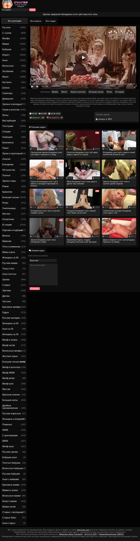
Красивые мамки (10, 485)
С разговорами (10, 435)
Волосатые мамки (11, 496)
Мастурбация (9, 120)
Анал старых (8, 523)
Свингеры (7, 93)
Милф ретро (8, 378)
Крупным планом (11, 394)
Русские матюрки (11, 318)
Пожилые (7, 424)
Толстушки (7, 126)
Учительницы (9, 208)
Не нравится (54, 118)
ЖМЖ (5, 430)
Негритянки (8, 219)
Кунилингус (8, 142)
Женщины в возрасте (13, 419)
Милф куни (7, 383)
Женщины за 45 (10, 334)
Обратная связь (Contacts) (71, 534)
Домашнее (7, 99)
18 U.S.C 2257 (90, 534)
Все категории (14, 21)
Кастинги (6, 82)
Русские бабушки (11, 474)
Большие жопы (10, 400)
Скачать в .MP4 (105, 119)
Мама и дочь (8, 252)
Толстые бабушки (11, 463)
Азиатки (6, 159)
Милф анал (8, 446)
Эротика (6, 290)
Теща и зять (8, 268)
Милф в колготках (11, 367)
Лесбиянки (7, 71)
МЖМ (5, 441)
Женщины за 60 (10, 257)
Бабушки (6, 49)
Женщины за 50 (10, 323)
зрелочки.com (83, 530)
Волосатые (8, 66)
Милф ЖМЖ (8, 373)
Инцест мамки (9, 501)
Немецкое (7, 137)
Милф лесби (8, 345)
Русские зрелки (10, 452)
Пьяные (6, 175)
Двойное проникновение (10, 406)
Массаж (6, 389)
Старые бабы (9, 517)
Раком (5, 186)
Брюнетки (7, 192)
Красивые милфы (11, 307)
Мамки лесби (9, 507)
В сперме (7, 225)
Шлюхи (6, 88)
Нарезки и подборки (12, 230)
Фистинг (6, 214)
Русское (6, 27)
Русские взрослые (11, 413)
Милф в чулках (9, 340)
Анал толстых (9, 274)
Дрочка (6, 296)
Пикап (5, 148)
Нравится (36, 118)
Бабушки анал (9, 457)
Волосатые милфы (12, 351)
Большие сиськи (10, 197)
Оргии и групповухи (12, 153)
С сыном (6, 33)
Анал (5, 60)
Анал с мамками (10, 479)
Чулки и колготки (10, 110)
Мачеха (6, 236)
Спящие (6, 131)
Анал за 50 (7, 329)
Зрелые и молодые (12, 104)
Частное (6, 301)
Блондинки (7, 164)
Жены (5, 115)
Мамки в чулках (10, 490)
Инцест (6, 55)
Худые (5, 312)
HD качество (8, 170)
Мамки (5, 44)
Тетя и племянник (11, 246)
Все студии (51, 21)
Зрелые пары (9, 181)
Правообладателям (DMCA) (111, 534)
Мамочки (6, 241)
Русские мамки (10, 263)
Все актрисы (35, 21)
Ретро (5, 203)
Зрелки (5, 279)
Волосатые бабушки (12, 468)
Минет (5, 77)
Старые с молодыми (12, 512)
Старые (6, 285)
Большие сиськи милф (13, 362)
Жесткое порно (10, 356)
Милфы (6, 38)
